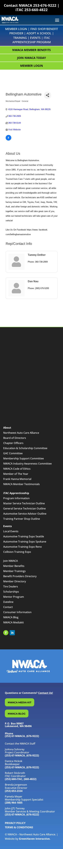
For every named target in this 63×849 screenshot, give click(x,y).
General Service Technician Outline (24, 508)
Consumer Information (17, 612)
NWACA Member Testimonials (21, 484)
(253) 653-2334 (13, 791)
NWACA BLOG (17, 713)
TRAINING (20, 38)
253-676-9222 (44, 5)
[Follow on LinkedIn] (12, 632)
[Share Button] (47, 95)
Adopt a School (38, 33)
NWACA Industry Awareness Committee (27, 463)
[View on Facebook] (8, 140)
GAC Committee (13, 453)
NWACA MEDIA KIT (19, 702)
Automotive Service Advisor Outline (24, 513)
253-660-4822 (36, 9)
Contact (8, 607)
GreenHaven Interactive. (34, 838)
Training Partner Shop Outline (21, 519)
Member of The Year (15, 474)
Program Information (16, 498)
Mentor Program (13, 597)
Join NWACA (10, 561)
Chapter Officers (13, 443)
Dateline (8, 602)
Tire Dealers (10, 586)
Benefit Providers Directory (20, 576)
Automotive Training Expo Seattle (23, 536)
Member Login (16, 29)
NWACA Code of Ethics (17, 468)
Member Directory (14, 581)
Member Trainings (14, 571)
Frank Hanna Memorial (17, 479)
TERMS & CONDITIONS (19, 827)
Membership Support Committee (23, 458)
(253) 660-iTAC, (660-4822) (20, 779)
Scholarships (11, 591)
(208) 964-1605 (13, 802)
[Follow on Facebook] (5, 632)
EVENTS (35, 38)
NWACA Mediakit (13, 622)
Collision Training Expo (17, 552)
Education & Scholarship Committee (25, 448)
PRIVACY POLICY (15, 823)
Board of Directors (14, 438)
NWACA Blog (10, 617)
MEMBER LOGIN (31, 66)
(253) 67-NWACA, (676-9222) (22, 755)
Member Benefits (13, 566)
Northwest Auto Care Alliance (21, 433)
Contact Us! (45, 693)
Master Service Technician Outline (24, 503)
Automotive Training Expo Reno (22, 546)
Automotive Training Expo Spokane (24, 541)
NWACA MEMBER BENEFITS (31, 50)
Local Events (10, 531)
